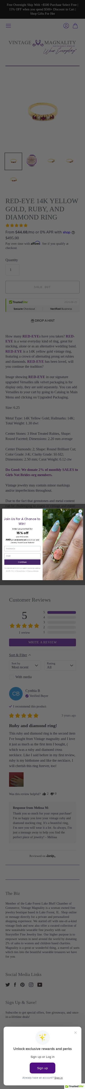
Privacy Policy (21, 571)
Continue (22, 562)
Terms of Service (33, 571)
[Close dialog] (80, 511)
